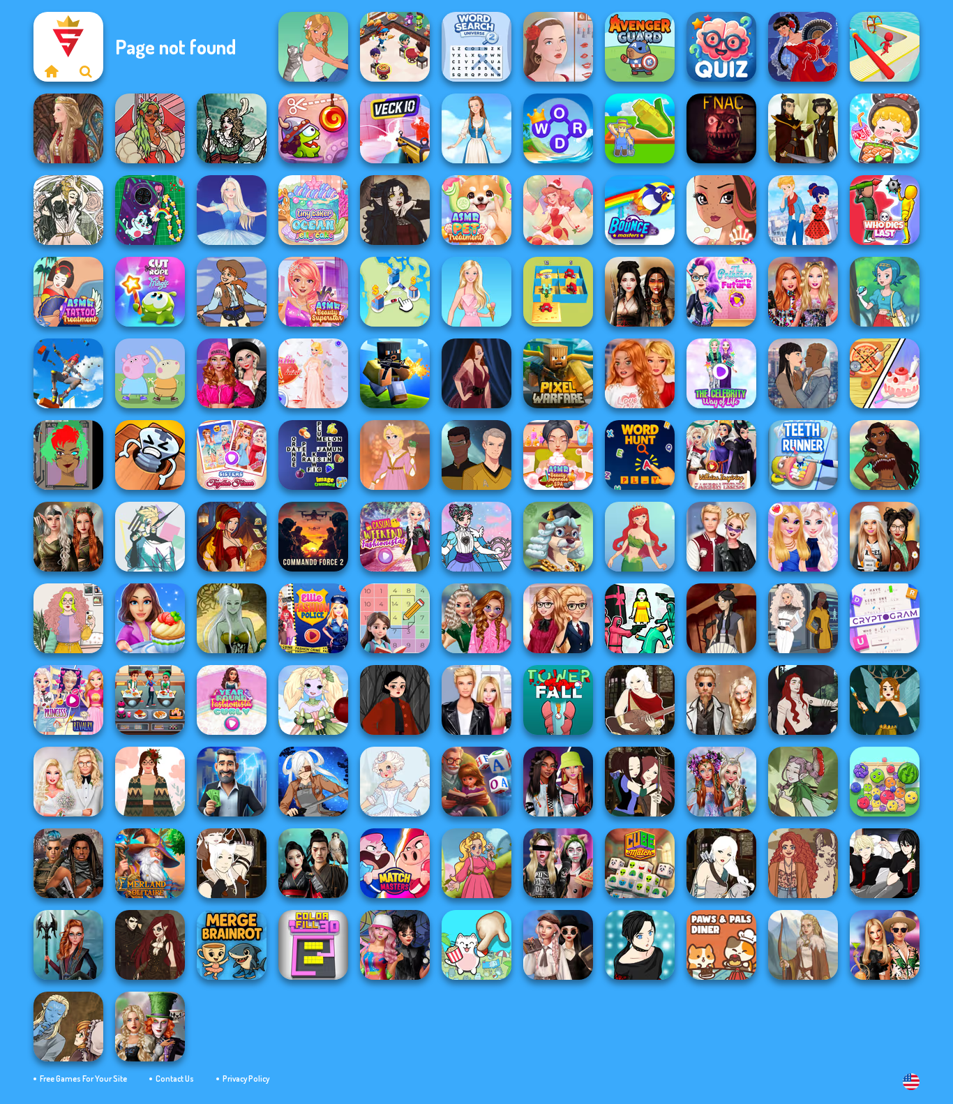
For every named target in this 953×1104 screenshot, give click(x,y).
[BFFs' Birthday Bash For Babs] (885, 945)
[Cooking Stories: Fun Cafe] (150, 618)
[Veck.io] (395, 128)
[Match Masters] (395, 863)
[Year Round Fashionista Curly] (232, 700)
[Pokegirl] (885, 292)
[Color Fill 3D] (313, 945)
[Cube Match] (640, 863)
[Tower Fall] (558, 700)
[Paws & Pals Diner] (721, 945)
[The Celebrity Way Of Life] (721, 373)
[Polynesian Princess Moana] (885, 455)
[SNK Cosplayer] (313, 781)
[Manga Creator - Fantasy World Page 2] (232, 863)
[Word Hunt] (640, 455)
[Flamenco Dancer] (803, 47)
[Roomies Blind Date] (476, 700)
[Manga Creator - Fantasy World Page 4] (640, 700)
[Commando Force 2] (313, 537)
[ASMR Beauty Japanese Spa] (558, 455)
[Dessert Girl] (558, 210)
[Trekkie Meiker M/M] (476, 455)
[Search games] (85, 71)
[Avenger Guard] (640, 47)
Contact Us (175, 1078)
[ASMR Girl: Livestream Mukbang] (885, 128)
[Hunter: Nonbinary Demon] (150, 537)
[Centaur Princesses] (68, 945)
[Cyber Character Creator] (68, 455)
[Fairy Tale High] (721, 210)
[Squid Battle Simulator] (640, 618)
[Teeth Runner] (803, 455)
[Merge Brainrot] (232, 945)
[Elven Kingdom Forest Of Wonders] (68, 537)
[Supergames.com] (50, 71)
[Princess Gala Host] (313, 373)
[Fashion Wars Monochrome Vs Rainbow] (232, 373)
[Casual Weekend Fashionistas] (395, 537)
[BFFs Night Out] (803, 537)
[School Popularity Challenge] (476, 618)
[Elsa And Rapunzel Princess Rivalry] (68, 700)
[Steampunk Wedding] (721, 700)
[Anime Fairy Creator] (313, 700)
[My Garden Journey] (640, 128)
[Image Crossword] (313, 455)
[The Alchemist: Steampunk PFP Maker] (150, 945)
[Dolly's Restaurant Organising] (885, 373)
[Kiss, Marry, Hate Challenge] (721, 537)
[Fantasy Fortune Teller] (232, 537)
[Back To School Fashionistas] (558, 618)
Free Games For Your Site (83, 1078)
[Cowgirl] (232, 292)
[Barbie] (476, 292)
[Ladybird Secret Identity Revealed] (803, 210)
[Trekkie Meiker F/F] (803, 618)
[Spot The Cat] (476, 945)
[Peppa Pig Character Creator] (150, 373)
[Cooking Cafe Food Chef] (150, 700)
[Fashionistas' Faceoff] (558, 781)
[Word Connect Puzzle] (558, 128)
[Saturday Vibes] (68, 618)
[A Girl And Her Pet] (313, 47)
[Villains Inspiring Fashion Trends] (721, 455)
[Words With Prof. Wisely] (558, 537)
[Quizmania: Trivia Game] (721, 47)
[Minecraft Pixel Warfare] (558, 373)
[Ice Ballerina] (232, 210)
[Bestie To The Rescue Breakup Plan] (640, 373)
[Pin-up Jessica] (476, 373)
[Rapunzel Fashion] (395, 455)
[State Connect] (395, 292)
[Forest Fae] (68, 210)
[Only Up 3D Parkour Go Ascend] (68, 373)
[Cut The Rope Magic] (150, 292)
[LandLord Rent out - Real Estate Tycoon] (232, 781)
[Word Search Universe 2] (476, 47)
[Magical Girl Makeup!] (476, 537)
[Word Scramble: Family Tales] (476, 781)
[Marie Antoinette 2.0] (395, 781)
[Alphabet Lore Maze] (558, 292)
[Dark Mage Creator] (232, 618)
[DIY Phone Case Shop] (150, 210)
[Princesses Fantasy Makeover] (721, 781)
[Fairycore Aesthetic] (150, 781)
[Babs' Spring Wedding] (68, 781)
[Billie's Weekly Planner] (558, 863)
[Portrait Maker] (558, 47)
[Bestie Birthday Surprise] (803, 292)
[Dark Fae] (885, 700)
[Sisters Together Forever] (232, 455)
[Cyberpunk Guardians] (68, 863)
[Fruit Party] (885, 781)
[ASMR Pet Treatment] (476, 210)
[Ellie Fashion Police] (313, 618)
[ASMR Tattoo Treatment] (68, 292)
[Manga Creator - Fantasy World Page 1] (721, 863)
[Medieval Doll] (68, 128)
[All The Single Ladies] (803, 373)
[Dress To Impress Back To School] (885, 537)
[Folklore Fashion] (476, 128)
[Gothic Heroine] (395, 210)
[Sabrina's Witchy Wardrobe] (395, 700)
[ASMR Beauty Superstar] (313, 292)
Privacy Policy (246, 1078)
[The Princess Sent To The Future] (721, 292)
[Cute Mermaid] (640, 537)
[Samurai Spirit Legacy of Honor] (313, 863)
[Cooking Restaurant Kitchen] (395, 47)
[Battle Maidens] (640, 292)
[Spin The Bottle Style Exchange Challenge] (395, 945)
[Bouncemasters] (640, 210)
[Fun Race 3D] (885, 47)
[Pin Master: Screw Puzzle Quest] (150, 455)
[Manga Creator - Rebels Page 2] (640, 945)
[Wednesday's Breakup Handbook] (558, 945)
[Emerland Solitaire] (150, 863)
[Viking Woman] (803, 945)
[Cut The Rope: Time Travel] (313, 128)
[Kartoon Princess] (476, 863)
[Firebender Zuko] (803, 128)
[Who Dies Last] (885, 210)
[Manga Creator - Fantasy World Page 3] (640, 781)
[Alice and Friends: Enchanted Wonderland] (150, 1026)
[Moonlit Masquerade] (232, 128)
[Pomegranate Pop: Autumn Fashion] (803, 863)
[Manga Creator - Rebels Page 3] (885, 863)
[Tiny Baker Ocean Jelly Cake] (313, 210)
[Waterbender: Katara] (721, 618)
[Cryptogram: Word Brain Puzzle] (885, 618)
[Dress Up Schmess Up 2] (150, 128)
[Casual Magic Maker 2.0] (803, 700)
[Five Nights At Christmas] (721, 128)
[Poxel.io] (395, 373)
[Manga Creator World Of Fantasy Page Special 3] (68, 1026)
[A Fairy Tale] (803, 781)
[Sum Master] (395, 618)
